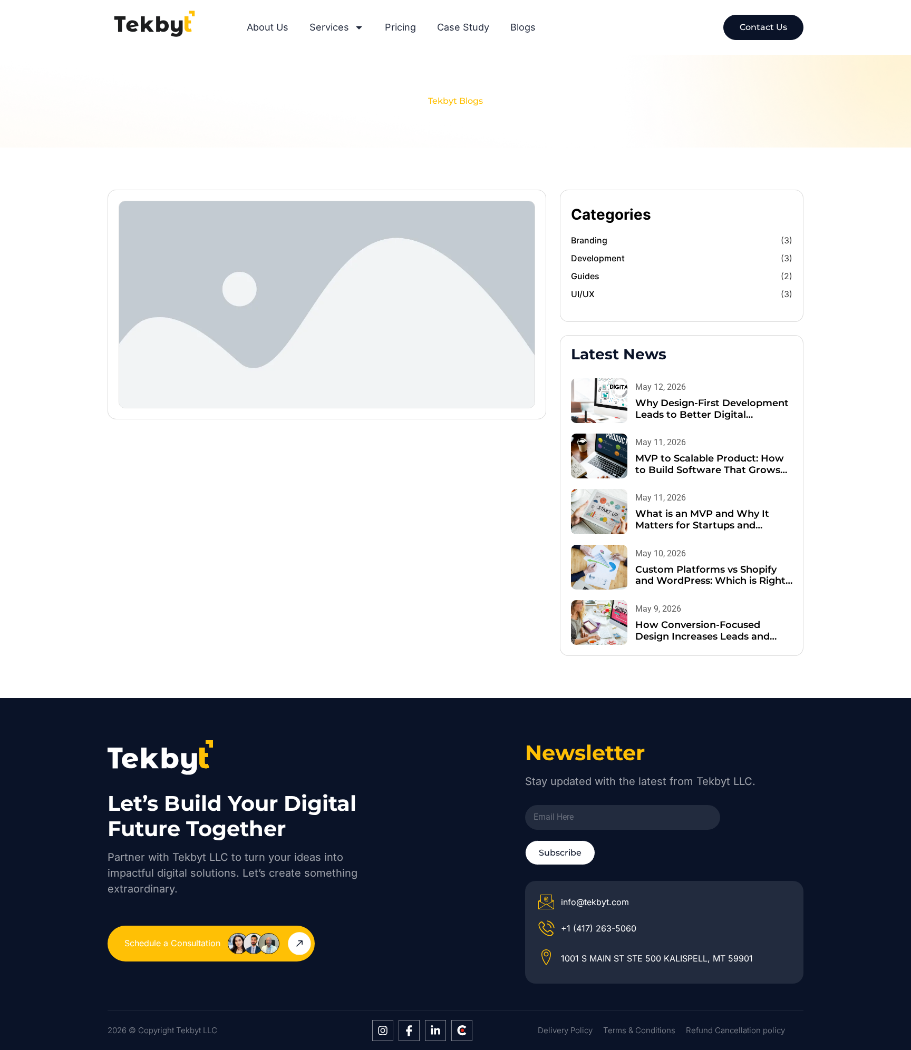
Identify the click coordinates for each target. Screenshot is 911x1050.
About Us (267, 27)
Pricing (400, 27)
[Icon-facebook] (409, 1030)
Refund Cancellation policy (735, 1030)
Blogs (523, 27)
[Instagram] (382, 1030)
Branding (589, 240)
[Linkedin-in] (435, 1030)
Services (329, 27)
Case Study (463, 27)
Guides (585, 276)
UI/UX (583, 294)
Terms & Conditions (639, 1030)
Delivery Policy (565, 1030)
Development (598, 258)
